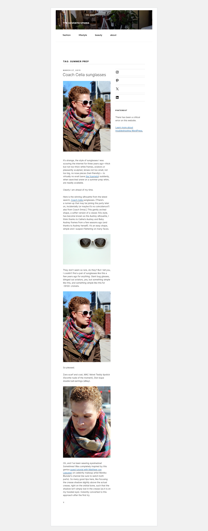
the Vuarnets (92, 176)
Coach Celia (77, 200)
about (113, 35)
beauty (98, 35)
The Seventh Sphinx (76, 23)
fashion (67, 35)
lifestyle (83, 35)
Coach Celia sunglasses (84, 74)
